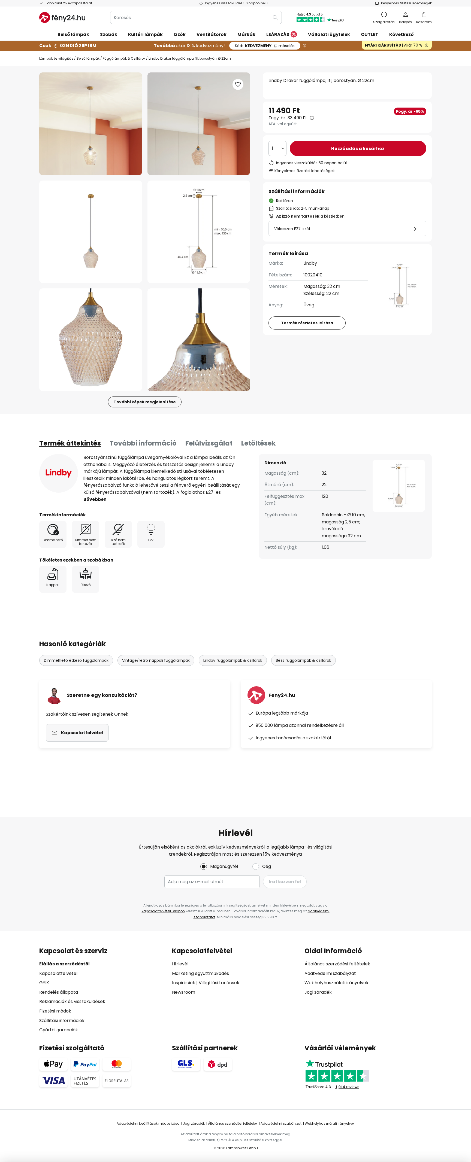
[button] (90, 232)
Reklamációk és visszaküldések (72, 1001)
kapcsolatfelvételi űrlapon (163, 911)
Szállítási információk (61, 1020)
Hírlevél (180, 964)
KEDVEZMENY (265, 45)
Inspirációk (183, 983)
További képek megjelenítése (145, 402)
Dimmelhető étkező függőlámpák (76, 660)
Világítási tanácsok (219, 983)
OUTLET (369, 34)
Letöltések (258, 443)
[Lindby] (58, 473)
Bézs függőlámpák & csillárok (303, 660)
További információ (143, 443)
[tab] (70, 443)
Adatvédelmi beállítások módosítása (148, 1123)
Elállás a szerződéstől (64, 964)
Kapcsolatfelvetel (58, 973)
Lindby (310, 263)
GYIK (44, 983)
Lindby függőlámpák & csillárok (232, 660)
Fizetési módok (55, 1011)
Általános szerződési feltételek (337, 964)
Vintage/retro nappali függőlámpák (156, 660)
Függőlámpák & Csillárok (124, 58)
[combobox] (196, 17)
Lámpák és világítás (56, 58)
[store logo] (62, 17)
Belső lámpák (88, 58)
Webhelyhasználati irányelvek (336, 983)
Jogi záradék (318, 992)
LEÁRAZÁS (277, 34)
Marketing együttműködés (200, 973)
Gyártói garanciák (58, 1030)
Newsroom (183, 992)
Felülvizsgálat (209, 443)
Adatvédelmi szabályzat (330, 973)
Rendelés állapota (58, 992)
